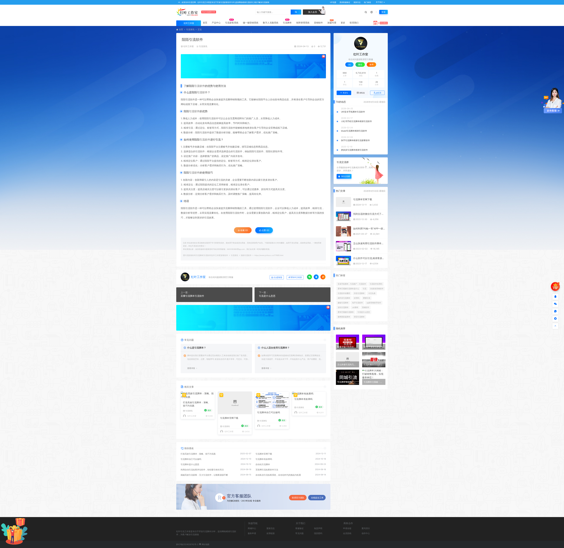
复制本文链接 (296, 277)
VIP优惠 (332, 2)
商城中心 (252, 528)
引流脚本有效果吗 (303, 399)
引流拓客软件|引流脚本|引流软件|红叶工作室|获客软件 (206, 255)
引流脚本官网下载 (229, 418)
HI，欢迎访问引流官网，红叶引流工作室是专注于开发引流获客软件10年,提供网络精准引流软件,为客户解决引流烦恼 (223, 2)
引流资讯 (190, 29)
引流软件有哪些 (344, 293)
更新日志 (357, 2)
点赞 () (265, 230)
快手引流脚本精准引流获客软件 (355, 140)
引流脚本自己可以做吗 (268, 412)
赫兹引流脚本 (343, 303)
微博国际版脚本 (344, 317)
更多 (343, 22)
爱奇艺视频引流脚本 (346, 312)
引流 (364, 288)
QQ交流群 (345, 176)
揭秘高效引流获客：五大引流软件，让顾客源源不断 (204, 475)
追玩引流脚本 (343, 307)
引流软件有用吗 (376, 284)
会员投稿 (347, 533)
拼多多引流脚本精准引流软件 (354, 150)
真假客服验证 (344, 2)
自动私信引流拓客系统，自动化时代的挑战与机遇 (278, 475)
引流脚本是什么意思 (190, 464)
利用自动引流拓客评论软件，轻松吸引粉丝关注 (202, 469)
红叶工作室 (188, 46)
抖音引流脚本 (359, 293)
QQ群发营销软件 (376, 288)
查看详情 (191, 368)
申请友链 (347, 528)
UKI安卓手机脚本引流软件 (353, 111)
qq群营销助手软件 (374, 303)
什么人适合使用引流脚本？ (275, 347)
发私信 (362, 93)
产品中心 (216, 22)
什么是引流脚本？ (196, 347)
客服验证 (299, 528)
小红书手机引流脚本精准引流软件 (356, 121)
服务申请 (252, 533)
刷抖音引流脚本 (344, 298)
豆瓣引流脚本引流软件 (192, 295)
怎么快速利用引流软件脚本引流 (369, 243)
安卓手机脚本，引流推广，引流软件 (352, 284)
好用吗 (356, 298)
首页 (205, 22)
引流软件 (199, 85)
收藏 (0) (244, 230)
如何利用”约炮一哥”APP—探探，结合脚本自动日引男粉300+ (369, 228)
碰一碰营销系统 (250, 22)
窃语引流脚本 (359, 317)
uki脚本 (355, 307)
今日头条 (371, 293)
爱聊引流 (366, 298)
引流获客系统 (231, 22)
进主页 (378, 93)
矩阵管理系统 (302, 22)
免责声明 (318, 528)
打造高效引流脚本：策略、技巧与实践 (196, 404)
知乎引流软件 (357, 303)
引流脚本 (287, 22)
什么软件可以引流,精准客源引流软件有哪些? (369, 258)
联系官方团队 (298, 497)
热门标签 (367, 2)
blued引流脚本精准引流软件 (354, 131)
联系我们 (354, 22)
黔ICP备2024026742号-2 (187, 544)
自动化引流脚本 (263, 464)
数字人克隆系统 (270, 22)
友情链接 (270, 533)
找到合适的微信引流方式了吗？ (369, 213)
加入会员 (312, 12)
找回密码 (318, 533)
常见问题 (299, 533)
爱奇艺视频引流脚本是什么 (348, 288)
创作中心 (366, 533)
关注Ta (345, 93)
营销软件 (318, 22)
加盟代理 (331, 22)
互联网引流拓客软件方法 (267, 469)
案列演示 (366, 528)
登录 (383, 12)
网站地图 (205, 544)
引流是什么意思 (267, 295)
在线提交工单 (317, 497)
